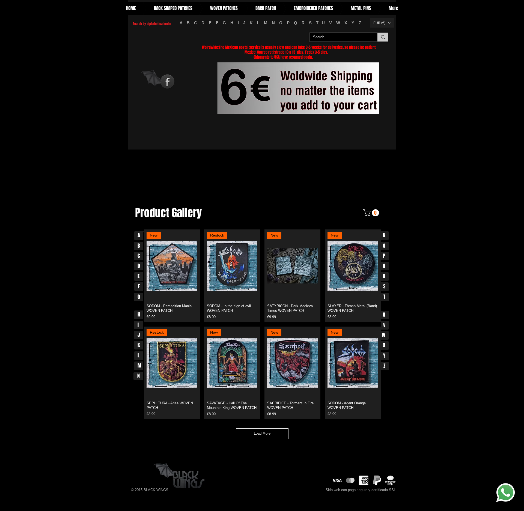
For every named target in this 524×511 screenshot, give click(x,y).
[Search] (382, 37)
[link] (372, 212)
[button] (382, 23)
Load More (262, 433)
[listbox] (382, 23)
